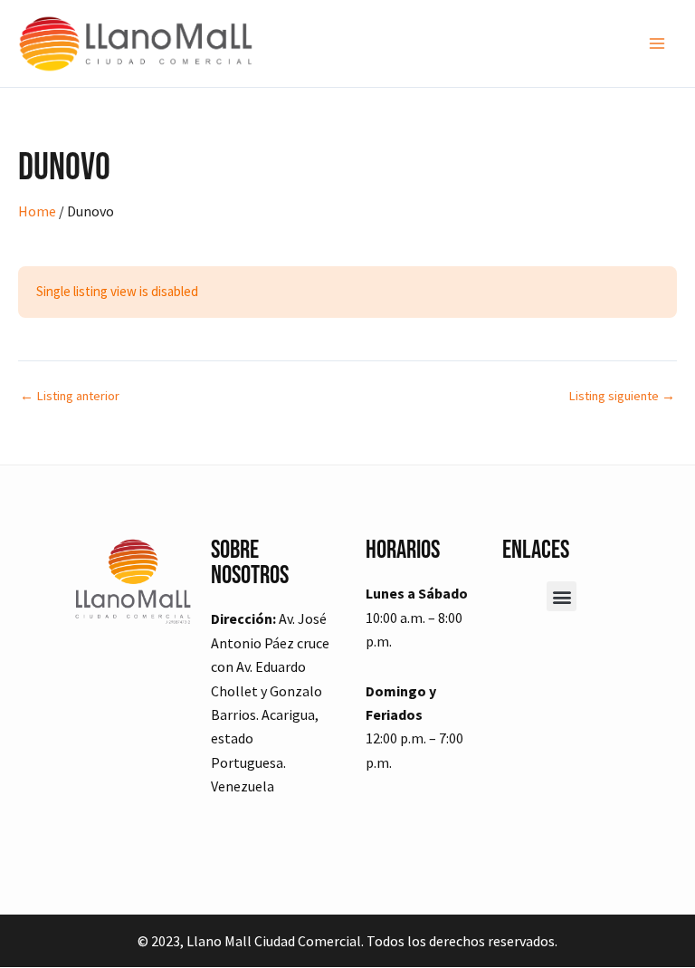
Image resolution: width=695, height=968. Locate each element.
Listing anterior (69, 396)
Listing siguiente (621, 396)
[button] (561, 596)
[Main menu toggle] (657, 43)
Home (37, 211)
